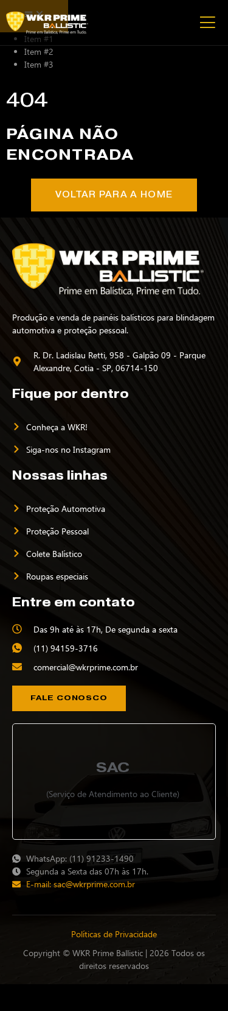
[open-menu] (207, 22)
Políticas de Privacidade (114, 934)
